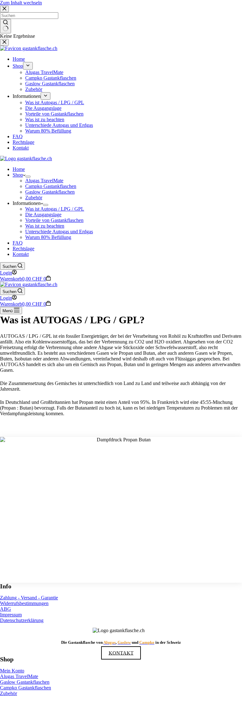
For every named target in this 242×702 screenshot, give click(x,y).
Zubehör (33, 197)
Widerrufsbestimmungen (24, 603)
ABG (5, 609)
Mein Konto (12, 670)
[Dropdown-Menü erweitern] (28, 177)
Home (19, 169)
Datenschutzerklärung (21, 620)
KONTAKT (121, 652)
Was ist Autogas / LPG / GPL (54, 209)
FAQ (18, 243)
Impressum (11, 614)
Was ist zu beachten (44, 226)
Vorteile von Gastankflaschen (54, 220)
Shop (18, 175)
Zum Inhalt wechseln (21, 2)
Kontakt (21, 254)
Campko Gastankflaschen (50, 186)
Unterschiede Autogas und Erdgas (59, 231)
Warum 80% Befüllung (48, 237)
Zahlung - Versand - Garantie (29, 597)
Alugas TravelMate (44, 180)
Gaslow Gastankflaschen (50, 192)
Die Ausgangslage (43, 214)
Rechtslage (23, 248)
